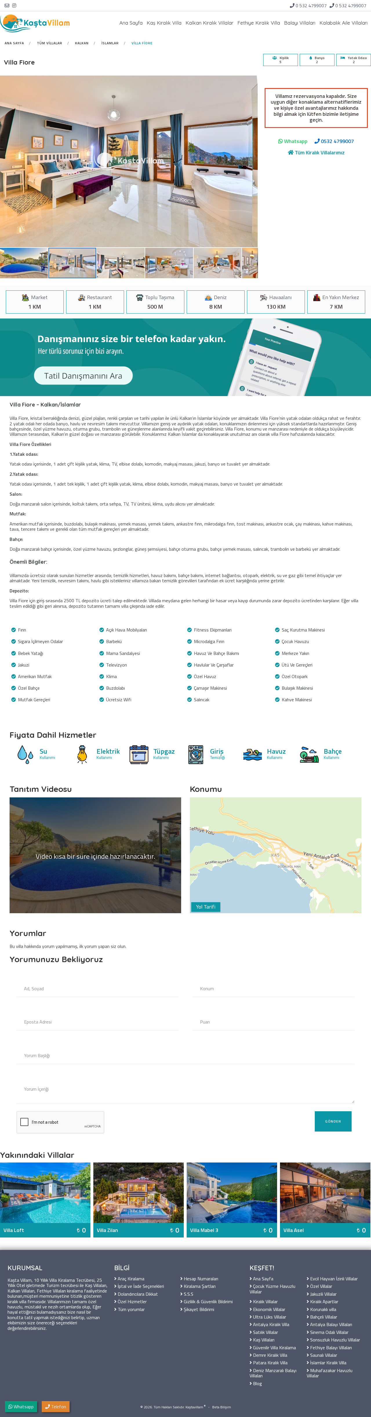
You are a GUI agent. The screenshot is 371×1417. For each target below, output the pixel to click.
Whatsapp (295, 141)
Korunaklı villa (322, 1309)
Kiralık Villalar (265, 1301)
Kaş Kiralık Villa (164, 23)
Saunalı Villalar (323, 1355)
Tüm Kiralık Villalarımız (319, 152)
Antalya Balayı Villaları (330, 1324)
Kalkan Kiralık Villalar (209, 23)
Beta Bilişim (221, 1407)
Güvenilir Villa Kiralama (274, 1347)
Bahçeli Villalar (323, 1316)
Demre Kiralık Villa (269, 1355)
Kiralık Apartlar (323, 1301)
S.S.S (188, 1293)
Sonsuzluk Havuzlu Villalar (334, 1339)
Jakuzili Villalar (323, 1293)
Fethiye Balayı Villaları (330, 1347)
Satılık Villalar (265, 1332)
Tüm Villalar (49, 43)
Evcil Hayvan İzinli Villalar (333, 1278)
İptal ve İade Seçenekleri (140, 1286)
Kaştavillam (194, 1407)
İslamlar (110, 43)
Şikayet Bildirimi (198, 1309)
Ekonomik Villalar (268, 1309)
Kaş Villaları (263, 1339)
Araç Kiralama (130, 1278)
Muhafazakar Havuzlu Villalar (329, 1372)
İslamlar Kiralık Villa (327, 1362)
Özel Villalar (320, 1286)
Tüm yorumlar (131, 1309)
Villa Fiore (142, 43)
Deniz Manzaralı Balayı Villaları (273, 1372)
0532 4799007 (337, 141)
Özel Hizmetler (132, 1301)
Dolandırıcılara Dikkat (137, 1293)
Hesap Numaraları (200, 1278)
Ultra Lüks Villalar (269, 1316)
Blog (257, 1383)
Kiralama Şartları (199, 1286)
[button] (24, 263)
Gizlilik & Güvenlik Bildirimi (208, 1301)
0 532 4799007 (311, 5)
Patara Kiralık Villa (270, 1362)
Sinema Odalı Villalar (328, 1332)
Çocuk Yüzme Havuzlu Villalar (272, 1288)
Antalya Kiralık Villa (270, 1324)
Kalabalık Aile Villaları (343, 23)
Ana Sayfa (131, 23)
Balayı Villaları (299, 23)
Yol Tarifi (205, 907)
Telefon (58, 1406)
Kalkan (82, 43)
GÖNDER (333, 1121)
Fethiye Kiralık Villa (258, 23)
